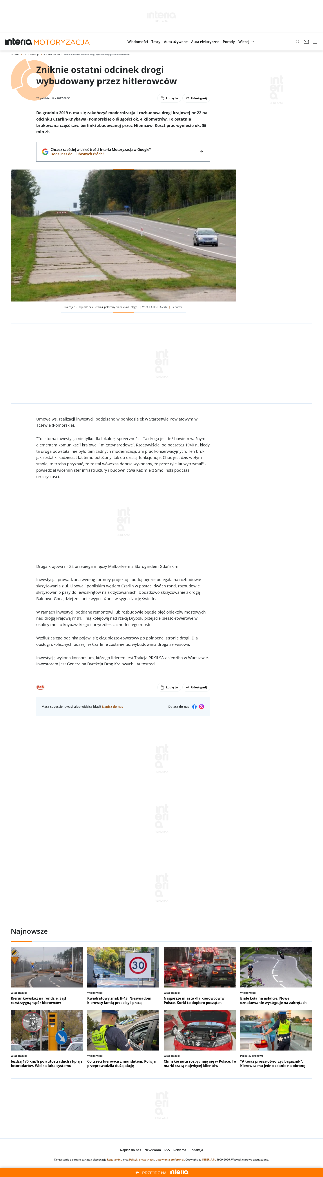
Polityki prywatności (141, 1159)
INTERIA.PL (209, 1159)
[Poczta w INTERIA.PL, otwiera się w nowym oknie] (306, 41)
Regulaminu (114, 1159)
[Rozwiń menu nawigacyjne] (315, 41)
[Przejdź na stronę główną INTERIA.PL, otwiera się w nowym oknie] (18, 41)
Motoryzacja (31, 54)
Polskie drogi (52, 54)
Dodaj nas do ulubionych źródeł (101, 154)
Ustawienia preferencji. (170, 1159)
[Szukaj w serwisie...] (297, 41)
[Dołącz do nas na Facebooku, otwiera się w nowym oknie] (194, 706)
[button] (138, 41)
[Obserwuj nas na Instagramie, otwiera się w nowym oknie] (201, 706)
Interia (15, 54)
